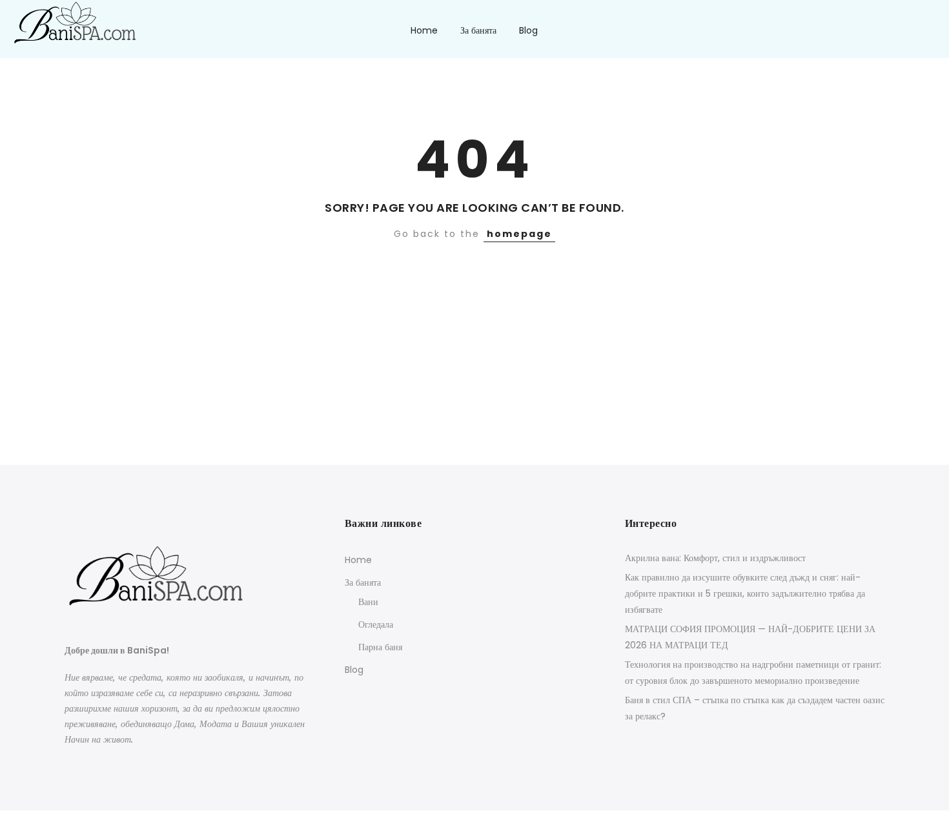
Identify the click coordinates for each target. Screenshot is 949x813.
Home (424, 30)
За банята (478, 30)
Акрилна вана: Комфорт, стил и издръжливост (715, 557)
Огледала (375, 624)
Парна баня (380, 647)
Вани (368, 601)
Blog (528, 30)
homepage (519, 233)
